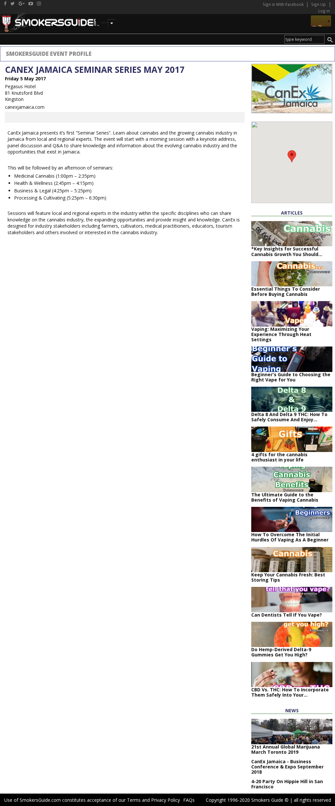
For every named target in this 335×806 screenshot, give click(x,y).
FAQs (189, 800)
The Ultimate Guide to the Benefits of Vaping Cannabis (284, 497)
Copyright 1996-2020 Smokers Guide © (247, 800)
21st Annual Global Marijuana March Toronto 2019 (285, 749)
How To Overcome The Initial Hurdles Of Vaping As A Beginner (289, 537)
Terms (134, 800)
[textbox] (304, 39)
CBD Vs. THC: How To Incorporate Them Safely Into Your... (290, 692)
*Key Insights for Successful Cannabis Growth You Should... (286, 251)
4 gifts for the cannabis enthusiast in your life (279, 457)
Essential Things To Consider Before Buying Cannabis (285, 291)
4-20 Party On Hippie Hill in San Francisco (287, 784)
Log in (324, 10)
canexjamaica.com (24, 107)
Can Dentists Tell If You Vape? (286, 615)
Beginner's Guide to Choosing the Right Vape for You (290, 377)
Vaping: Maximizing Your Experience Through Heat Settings (281, 334)
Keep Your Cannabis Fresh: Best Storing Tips (288, 577)
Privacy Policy (165, 800)
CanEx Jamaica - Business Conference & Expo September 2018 (287, 766)
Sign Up (318, 4)
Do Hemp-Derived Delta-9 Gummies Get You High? (281, 652)
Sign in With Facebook (284, 4)
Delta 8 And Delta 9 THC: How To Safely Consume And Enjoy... (289, 417)
